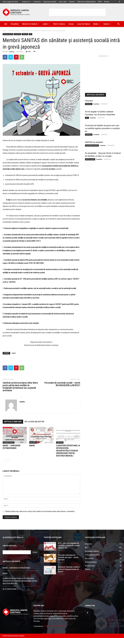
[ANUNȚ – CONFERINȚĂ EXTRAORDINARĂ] (15, 435)
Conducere (37, 2)
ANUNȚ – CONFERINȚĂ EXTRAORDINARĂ (16, 568)
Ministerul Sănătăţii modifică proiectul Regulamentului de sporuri (69, 569)
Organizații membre (49, 2)
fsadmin (96, 104)
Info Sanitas (17, 34)
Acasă (4, 31)
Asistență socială (14, 31)
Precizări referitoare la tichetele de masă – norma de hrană (68, 557)
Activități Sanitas (8, 442)
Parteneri (72, 2)
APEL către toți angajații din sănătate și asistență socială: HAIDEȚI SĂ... (69, 545)
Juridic (45, 24)
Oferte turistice (59, 24)
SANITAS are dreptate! (94, 142)
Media (95, 24)
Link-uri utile (63, 2)
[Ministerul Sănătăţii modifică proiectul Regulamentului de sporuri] (50, 570)
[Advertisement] (77, 12)
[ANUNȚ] (41, 435)
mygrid (14, 353)
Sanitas (106, 24)
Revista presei (90, 159)
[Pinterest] (16, 57)
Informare (24, 34)
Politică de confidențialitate (86, 2)
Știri (5, 24)
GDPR (100, 2)
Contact (106, 2)
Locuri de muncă (83, 24)
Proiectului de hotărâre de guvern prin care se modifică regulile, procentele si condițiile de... (102, 128)
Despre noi (25, 2)
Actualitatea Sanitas (92, 145)
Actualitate (15, 24)
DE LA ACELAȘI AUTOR (34, 422)
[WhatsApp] (21, 57)
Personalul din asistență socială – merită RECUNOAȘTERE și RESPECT (62, 384)
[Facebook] (119, 1)
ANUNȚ (32, 445)
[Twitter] (10, 57)
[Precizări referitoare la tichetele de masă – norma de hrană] (50, 558)
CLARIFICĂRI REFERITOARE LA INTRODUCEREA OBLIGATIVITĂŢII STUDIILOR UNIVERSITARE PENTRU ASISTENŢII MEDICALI (68, 450)
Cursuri (71, 24)
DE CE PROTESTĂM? (9, 589)
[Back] (4, 460)
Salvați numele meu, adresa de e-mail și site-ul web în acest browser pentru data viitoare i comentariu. (40, 511)
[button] (118, 24)
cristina (11, 52)
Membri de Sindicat (29, 24)
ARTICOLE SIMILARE (13, 422)
